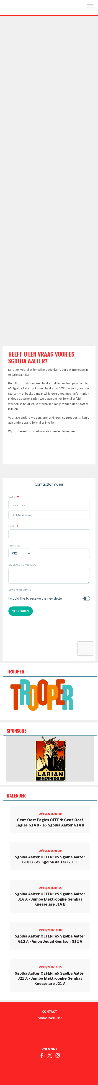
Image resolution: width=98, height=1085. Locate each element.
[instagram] (57, 1056)
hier (82, 404)
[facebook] (41, 1056)
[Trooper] (41, 694)
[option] (50, 759)
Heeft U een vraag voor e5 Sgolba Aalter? (41, 357)
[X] (49, 1056)
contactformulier (50, 1018)
